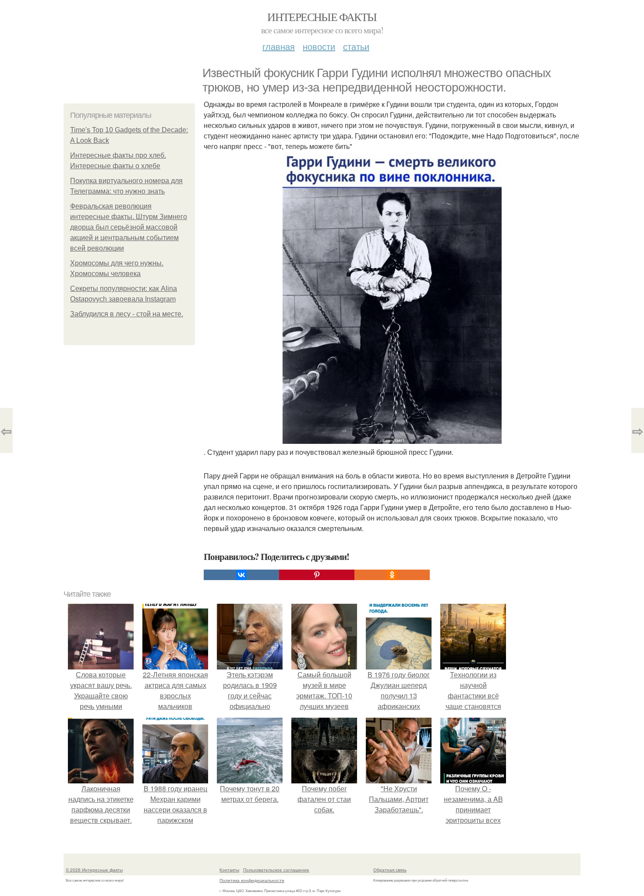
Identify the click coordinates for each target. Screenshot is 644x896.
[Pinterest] (316, 575)
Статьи (356, 46)
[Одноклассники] (392, 575)
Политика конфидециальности (251, 880)
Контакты (229, 870)
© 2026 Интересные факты (94, 870)
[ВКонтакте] (241, 575)
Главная (278, 46)
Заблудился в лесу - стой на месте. (126, 314)
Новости (319, 46)
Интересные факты (321, 16)
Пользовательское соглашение (276, 870)
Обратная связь (390, 870)
